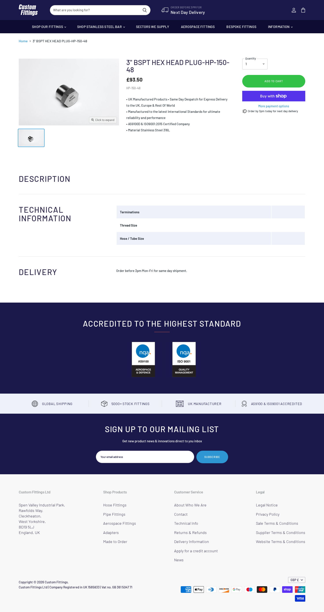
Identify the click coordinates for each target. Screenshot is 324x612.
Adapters (111, 532)
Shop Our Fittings (48, 26)
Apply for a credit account (196, 550)
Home (23, 41)
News (179, 559)
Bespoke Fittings (241, 26)
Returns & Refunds (190, 532)
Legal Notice (267, 504)
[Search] (145, 10)
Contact (181, 514)
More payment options (273, 106)
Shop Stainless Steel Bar (100, 26)
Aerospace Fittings (198, 26)
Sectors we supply (152, 26)
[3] (31, 138)
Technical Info (186, 523)
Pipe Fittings (114, 514)
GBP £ (294, 580)
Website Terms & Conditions (280, 541)
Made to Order (115, 541)
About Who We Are (190, 504)
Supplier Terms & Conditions (280, 532)
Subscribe (212, 457)
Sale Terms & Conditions (277, 523)
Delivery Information (191, 541)
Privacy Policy (267, 514)
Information (279, 26)
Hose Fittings (115, 504)
